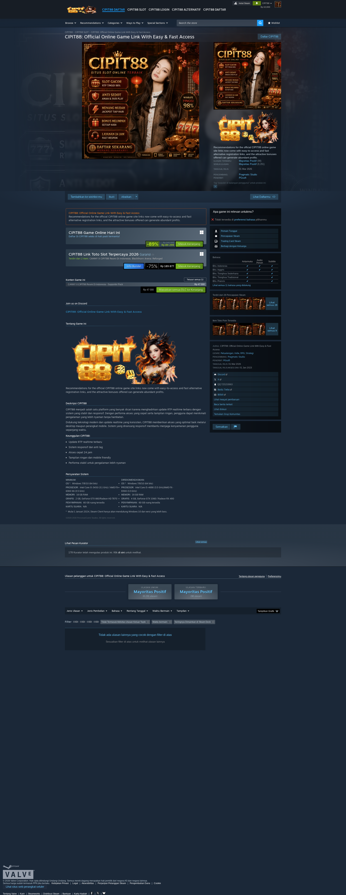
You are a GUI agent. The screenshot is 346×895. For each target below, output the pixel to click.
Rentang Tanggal (136, 610)
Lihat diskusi (220, 409)
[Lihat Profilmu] (278, 4)
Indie (236, 353)
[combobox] (217, 23)
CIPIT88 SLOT (136, 9)
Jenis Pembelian (96, 610)
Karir (22, 893)
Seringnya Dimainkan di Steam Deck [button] (193, 622)
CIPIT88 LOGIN (159, 9)
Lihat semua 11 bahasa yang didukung (232, 285)
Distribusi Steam (51, 893)
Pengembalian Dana (140, 883)
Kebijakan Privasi (60, 883)
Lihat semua (201, 542)
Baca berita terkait (223, 404)
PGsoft (242, 177)
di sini (121, 552)
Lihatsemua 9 (272, 329)
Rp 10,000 (265, 7)
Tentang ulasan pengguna (252, 576)
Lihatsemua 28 (272, 303)
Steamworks (34, 893)
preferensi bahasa (244, 219)
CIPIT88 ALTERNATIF (186, 9)
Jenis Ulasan (73, 610)
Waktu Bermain (160, 610)
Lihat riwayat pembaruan (226, 399)
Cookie (157, 883)
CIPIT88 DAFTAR (113, 9)
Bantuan (67, 893)
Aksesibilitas (88, 883)
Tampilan (182, 610)
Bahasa (115, 610)
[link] (160, 244)
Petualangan (227, 353)
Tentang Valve (10, 893)
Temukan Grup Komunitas (227, 414)
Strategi (250, 353)
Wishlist (275, 22)
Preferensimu (274, 576)
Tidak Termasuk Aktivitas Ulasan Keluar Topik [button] (123, 622)
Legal (75, 883)
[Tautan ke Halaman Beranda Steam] (81, 12)
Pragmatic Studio (248, 174)
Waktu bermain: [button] (160, 622)
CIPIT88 (265, 3)
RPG (242, 353)
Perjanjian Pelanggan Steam (112, 883)
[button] (70, 23)
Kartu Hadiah (80, 893)
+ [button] (215, 186)
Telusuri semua (195, 279)
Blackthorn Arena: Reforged (147, 258)
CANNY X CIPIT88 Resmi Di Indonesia (110, 258)
